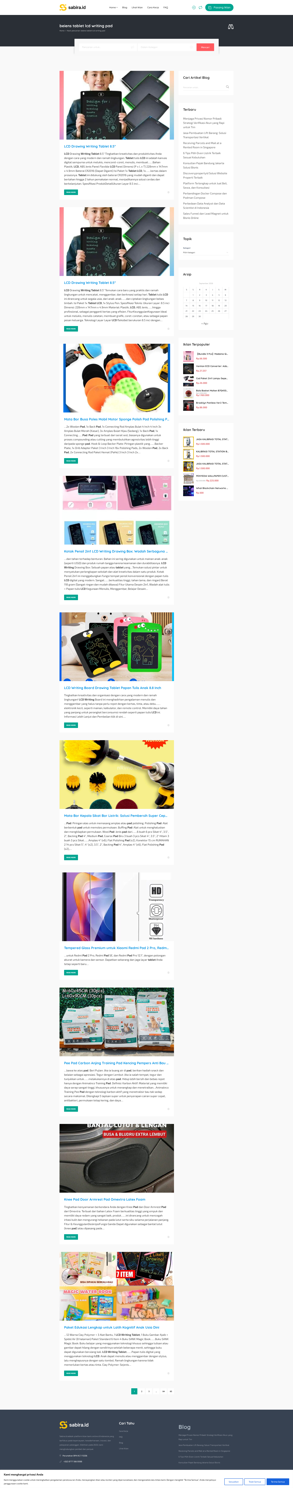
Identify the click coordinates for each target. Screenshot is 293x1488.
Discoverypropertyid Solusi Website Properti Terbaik (205, 175)
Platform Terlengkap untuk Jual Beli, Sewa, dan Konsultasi (205, 185)
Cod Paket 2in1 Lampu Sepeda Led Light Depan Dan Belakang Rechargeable (212, 378)
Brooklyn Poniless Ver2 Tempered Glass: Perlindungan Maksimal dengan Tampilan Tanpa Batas (212, 402)
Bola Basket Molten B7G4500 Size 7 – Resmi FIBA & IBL (212, 390)
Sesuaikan (234, 1481)
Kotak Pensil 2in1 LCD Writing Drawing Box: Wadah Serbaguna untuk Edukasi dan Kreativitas (116, 551)
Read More (71, 192)
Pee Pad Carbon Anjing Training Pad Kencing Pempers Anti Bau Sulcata (116, 1063)
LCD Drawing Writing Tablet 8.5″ (90, 146)
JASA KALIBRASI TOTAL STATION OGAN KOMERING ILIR (212, 463)
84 (164, 1391)
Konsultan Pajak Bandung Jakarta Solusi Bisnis (203, 165)
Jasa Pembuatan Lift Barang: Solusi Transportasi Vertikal (204, 135)
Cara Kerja (153, 7)
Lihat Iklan (137, 7)
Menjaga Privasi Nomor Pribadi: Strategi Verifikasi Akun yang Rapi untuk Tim (203, 123)
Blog (124, 7)
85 (171, 1391)
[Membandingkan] (200, 7)
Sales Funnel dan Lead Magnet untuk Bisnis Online (205, 215)
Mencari (205, 47)
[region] (146, 1479)
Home (112, 7)
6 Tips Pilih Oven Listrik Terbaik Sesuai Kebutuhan (202, 155)
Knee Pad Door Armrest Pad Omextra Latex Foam (104, 1199)
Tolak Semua (255, 1481)
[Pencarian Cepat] (230, 27)
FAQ (165, 7)
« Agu (204, 323)
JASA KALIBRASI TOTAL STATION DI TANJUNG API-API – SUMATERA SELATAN (212, 439)
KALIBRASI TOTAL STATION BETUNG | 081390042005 (212, 451)
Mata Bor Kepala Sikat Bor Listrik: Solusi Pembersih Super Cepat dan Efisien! (116, 815)
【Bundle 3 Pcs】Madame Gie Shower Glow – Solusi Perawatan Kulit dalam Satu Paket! (212, 353)
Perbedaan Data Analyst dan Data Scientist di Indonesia (204, 205)
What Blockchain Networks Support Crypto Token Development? (212, 488)
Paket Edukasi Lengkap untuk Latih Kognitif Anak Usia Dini (111, 1327)
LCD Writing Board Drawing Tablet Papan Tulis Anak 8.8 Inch (112, 688)
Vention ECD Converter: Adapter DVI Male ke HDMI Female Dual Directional (212, 366)
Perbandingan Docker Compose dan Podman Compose (205, 195)
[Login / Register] (194, 7)
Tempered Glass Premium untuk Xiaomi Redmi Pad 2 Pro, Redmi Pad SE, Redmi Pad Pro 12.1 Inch (116, 948)
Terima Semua (278, 1481)
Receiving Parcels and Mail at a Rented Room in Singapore (202, 145)
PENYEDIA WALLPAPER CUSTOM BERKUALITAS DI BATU (212, 475)
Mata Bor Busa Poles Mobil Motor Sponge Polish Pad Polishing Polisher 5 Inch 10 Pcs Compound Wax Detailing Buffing (116, 419)
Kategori (186, 248)
